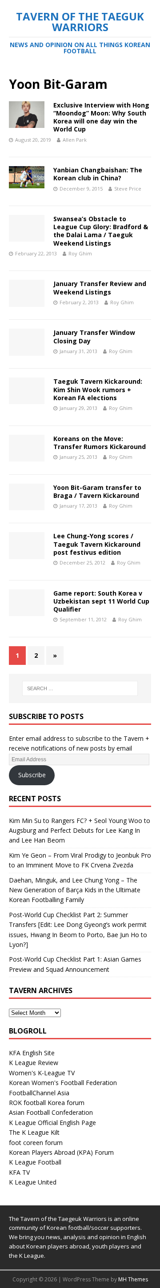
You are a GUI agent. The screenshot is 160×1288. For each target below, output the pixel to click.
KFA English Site (32, 1053)
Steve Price (127, 188)
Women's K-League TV (42, 1073)
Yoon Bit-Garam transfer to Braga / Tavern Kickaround (97, 491)
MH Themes (133, 1279)
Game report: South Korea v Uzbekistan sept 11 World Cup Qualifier (101, 601)
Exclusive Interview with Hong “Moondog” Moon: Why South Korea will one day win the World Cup (101, 117)
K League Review (33, 1062)
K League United (32, 1182)
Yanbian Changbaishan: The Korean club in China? (97, 174)
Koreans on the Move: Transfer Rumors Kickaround (99, 442)
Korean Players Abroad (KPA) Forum (61, 1152)
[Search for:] (80, 688)
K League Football (35, 1162)
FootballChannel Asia (39, 1093)
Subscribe (32, 775)
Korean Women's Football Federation (63, 1082)
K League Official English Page (52, 1122)
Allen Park (75, 139)
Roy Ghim (80, 253)
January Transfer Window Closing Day (94, 336)
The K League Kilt (34, 1132)
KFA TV (19, 1172)
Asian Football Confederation (51, 1112)
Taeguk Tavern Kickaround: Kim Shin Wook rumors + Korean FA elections (97, 389)
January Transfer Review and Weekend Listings (99, 287)
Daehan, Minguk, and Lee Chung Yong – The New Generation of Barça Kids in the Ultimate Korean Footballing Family (74, 890)
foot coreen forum (36, 1142)
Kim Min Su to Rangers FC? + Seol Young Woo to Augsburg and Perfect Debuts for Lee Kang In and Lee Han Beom (79, 830)
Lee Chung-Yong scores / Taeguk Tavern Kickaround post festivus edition (96, 544)
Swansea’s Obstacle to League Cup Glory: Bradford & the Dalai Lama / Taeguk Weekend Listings (100, 231)
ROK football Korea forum (46, 1102)
